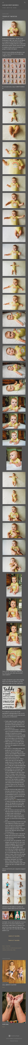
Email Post (8, 946)
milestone (4, 949)
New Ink (5, 1024)
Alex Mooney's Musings (10, 5)
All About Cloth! (9, 985)
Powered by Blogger (15, 1035)
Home (4, 7)
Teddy (14, 949)
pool (15, 799)
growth (19, 948)
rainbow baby (10, 949)
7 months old (12, 948)
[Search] (25, 2)
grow (17, 948)
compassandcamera (18, 1038)
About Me (9, 7)
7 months (7, 948)
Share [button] (3, 946)
